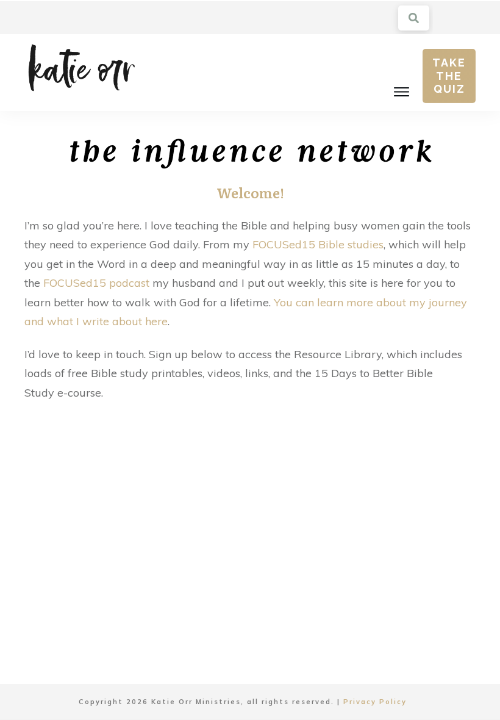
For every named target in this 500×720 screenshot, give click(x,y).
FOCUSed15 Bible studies (318, 244)
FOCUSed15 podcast (96, 283)
